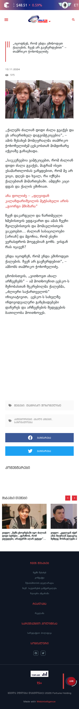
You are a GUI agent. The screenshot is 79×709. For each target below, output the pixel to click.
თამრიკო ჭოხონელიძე (43, 405)
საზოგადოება (23, 422)
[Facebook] (35, 653)
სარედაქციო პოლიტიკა (39, 633)
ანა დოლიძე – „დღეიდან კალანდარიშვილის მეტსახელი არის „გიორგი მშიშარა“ (36, 200)
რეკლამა (39, 613)
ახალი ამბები (42, 419)
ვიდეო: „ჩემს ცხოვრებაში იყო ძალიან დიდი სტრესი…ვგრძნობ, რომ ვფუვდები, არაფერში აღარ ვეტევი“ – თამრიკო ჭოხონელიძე (24, 535)
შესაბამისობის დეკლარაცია (39, 583)
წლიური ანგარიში (39, 593)
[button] (6, 20)
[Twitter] (43, 653)
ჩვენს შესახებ (39, 572)
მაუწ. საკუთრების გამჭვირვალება (39, 588)
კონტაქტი (39, 577)
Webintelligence (46, 701)
